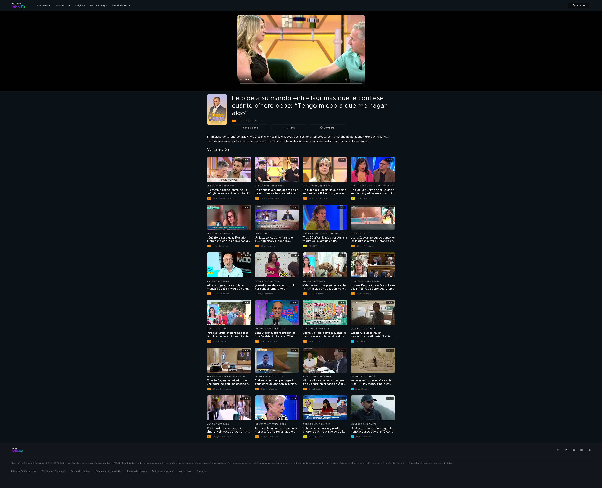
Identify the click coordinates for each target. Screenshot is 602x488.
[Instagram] (581, 450)
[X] (589, 450)
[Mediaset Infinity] (18, 5)
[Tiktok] (565, 450)
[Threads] (573, 450)
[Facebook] (558, 450)
